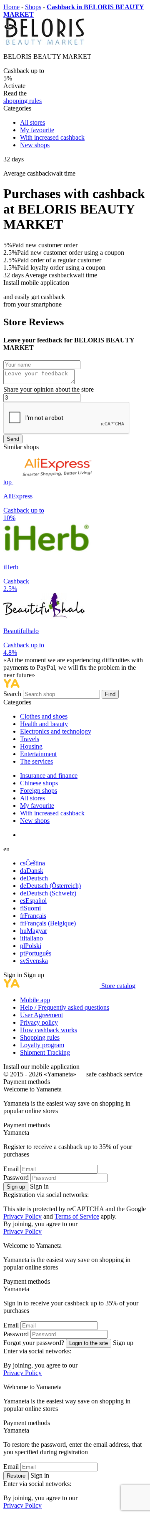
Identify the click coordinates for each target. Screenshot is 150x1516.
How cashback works (48, 1029)
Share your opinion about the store (48, 389)
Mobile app (35, 999)
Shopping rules (40, 1037)
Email (11, 1168)
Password (16, 1177)
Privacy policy (39, 1022)
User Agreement (41, 1014)
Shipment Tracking (45, 1052)
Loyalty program (42, 1044)
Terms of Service (77, 1216)
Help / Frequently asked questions (64, 1007)
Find (110, 694)
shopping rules (22, 100)
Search (13, 693)
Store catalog (118, 985)
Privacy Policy (22, 1216)
